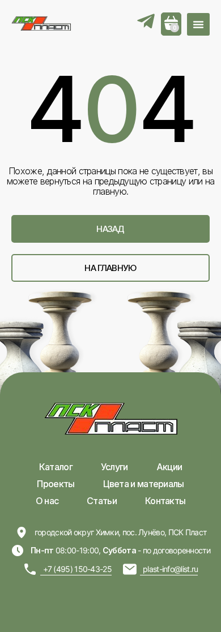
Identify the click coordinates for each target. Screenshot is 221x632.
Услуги (114, 466)
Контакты (165, 500)
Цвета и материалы (143, 483)
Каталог (56, 466)
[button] (198, 24)
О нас (47, 500)
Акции (169, 466)
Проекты (55, 483)
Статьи (102, 500)
